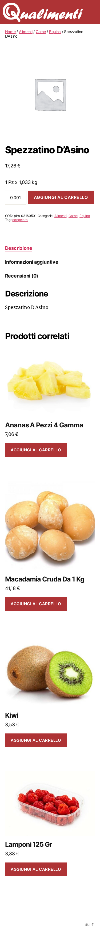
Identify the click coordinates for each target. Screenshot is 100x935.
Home (10, 31)
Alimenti (26, 31)
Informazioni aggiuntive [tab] (31, 262)
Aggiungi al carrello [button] (36, 449)
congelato (20, 220)
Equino (55, 31)
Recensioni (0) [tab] (21, 276)
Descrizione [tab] (18, 248)
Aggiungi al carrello (61, 197)
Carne (41, 31)
